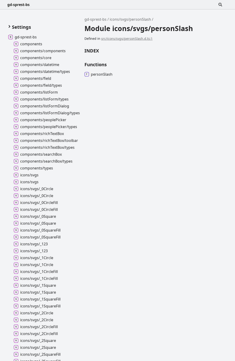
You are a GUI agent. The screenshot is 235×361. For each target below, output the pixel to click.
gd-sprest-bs (18, 4)
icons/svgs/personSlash (130, 19)
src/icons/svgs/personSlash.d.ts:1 (127, 38)
